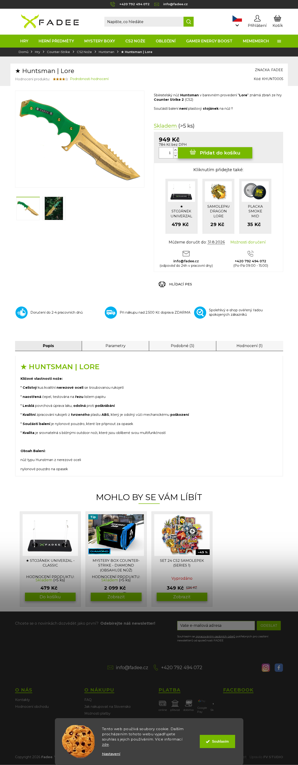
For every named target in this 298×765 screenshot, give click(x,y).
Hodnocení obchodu (32, 706)
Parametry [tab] (116, 346)
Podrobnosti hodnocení (89, 79)
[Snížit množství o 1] (175, 155)
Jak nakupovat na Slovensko (107, 706)
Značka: (269, 70)
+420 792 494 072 (181, 667)
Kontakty (22, 700)
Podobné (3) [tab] (182, 346)
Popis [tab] (48, 346)
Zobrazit (116, 596)
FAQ (88, 700)
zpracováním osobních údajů (215, 636)
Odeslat (269, 625)
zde (105, 744)
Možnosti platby (97, 713)
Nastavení (111, 754)
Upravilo (266, 757)
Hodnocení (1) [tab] (250, 346)
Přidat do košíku (220, 153)
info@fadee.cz (132, 667)
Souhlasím (220, 741)
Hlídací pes (180, 284)
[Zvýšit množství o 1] (175, 150)
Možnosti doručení (248, 242)
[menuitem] (24, 41)
